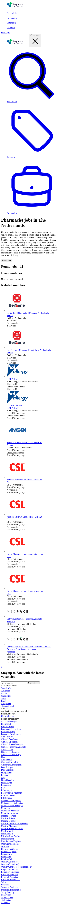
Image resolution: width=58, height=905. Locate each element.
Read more (6, 260)
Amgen (10, 445)
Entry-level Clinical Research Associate (24, 619)
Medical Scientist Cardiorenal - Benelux (24, 517)
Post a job (5, 32)
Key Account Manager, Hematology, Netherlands (29, 350)
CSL (9, 482)
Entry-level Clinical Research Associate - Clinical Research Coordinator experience (29, 647)
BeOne (10, 315)
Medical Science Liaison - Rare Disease (24, 442)
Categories (11, 23)
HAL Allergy (13, 379)
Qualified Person (14, 405)
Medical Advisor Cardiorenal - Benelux (24, 479)
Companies (12, 18)
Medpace (11, 621)
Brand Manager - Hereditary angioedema (25, 554)
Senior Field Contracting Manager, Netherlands (28, 313)
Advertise (11, 27)
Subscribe (33, 683)
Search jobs (12, 13)
